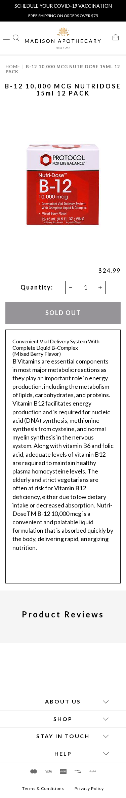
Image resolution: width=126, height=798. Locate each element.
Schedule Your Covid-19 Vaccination (63, 6)
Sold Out (63, 312)
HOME (13, 66)
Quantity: (36, 287)
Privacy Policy (89, 788)
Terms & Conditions (43, 788)
